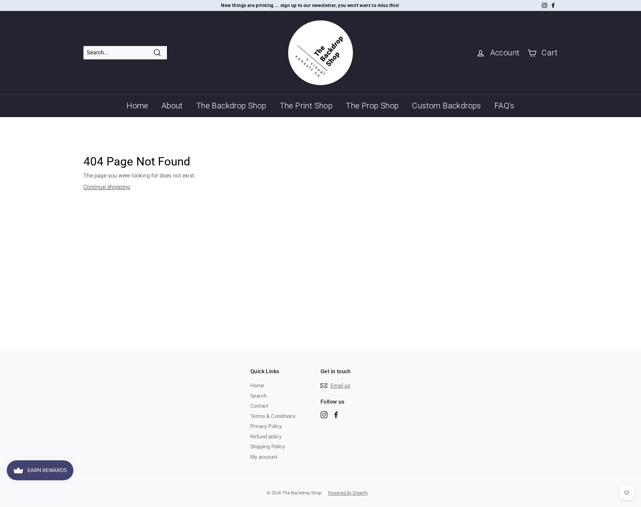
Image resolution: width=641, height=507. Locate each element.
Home (137, 105)
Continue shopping (106, 187)
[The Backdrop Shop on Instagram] (324, 415)
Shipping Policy (267, 447)
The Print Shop (306, 105)
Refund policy (265, 437)
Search (258, 396)
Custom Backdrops (446, 105)
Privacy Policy (266, 426)
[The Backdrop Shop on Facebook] (336, 415)
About (172, 105)
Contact (259, 406)
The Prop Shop (372, 105)
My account (263, 457)
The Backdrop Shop (231, 105)
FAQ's (504, 105)
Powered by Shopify (348, 492)
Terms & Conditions (272, 416)
